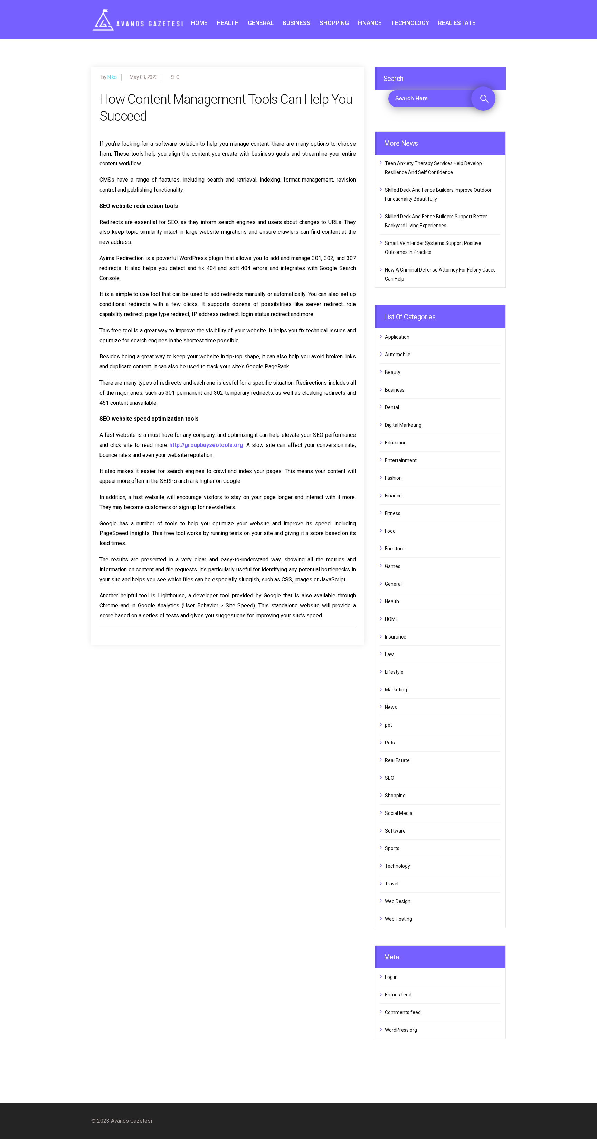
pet (388, 725)
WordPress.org (401, 1030)
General (261, 22)
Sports (392, 848)
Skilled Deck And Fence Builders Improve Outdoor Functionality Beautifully (438, 194)
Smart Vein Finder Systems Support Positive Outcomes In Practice (433, 247)
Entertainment (401, 460)
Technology (410, 22)
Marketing (396, 689)
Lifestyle (394, 672)
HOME (199, 22)
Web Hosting (398, 919)
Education (396, 443)
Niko (112, 77)
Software (395, 831)
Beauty (392, 372)
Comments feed (403, 1012)
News (391, 707)
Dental (392, 407)
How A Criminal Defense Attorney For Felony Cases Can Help (440, 274)
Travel (391, 884)
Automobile (397, 354)
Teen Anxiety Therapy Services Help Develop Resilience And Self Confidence (433, 167)
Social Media (399, 813)
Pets (390, 742)
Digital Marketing (403, 425)
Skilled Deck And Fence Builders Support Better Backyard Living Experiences (436, 221)
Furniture (395, 548)
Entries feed (398, 995)
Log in (391, 977)
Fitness (392, 513)
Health (228, 22)
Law (389, 654)
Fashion (393, 478)
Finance (370, 22)
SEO (389, 778)
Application (397, 337)
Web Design (397, 901)
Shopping (334, 22)
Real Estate (457, 22)
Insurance (395, 637)
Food (390, 531)
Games (392, 566)
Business (297, 22)
